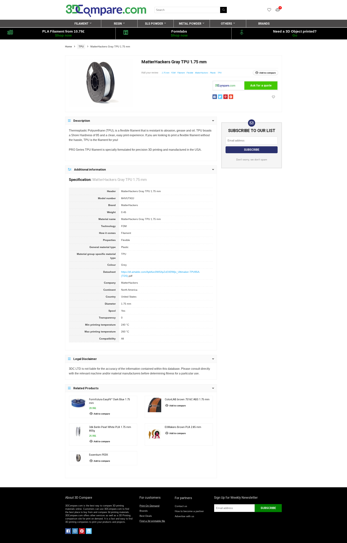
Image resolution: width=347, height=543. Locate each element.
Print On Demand (149, 505)
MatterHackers (201, 73)
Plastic (213, 73)
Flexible (190, 73)
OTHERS (226, 23)
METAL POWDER (190, 23)
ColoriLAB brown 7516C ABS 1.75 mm (187, 399)
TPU (81, 46)
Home (68, 46)
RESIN (118, 23)
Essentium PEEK (98, 454)
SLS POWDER (154, 23)
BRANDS (264, 23)
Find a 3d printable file (152, 520)
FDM (173, 73)
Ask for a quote (261, 85)
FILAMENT (81, 23)
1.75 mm (165, 73)
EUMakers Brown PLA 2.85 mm (183, 427)
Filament (181, 73)
